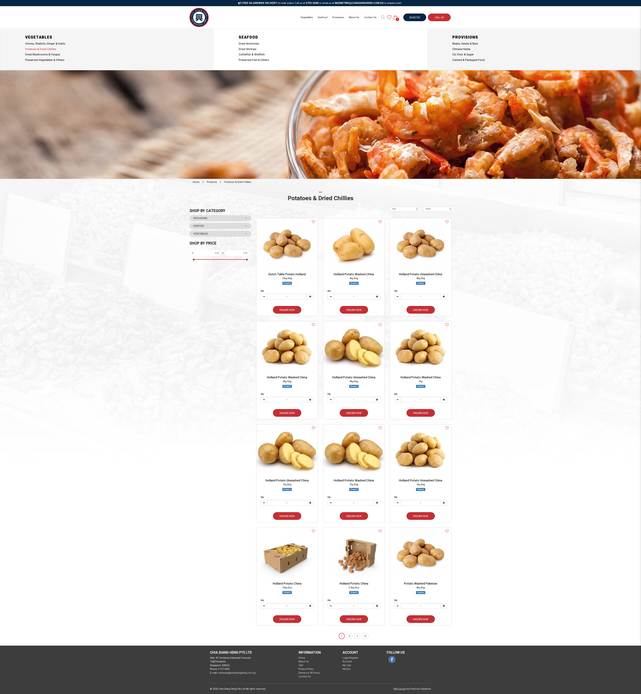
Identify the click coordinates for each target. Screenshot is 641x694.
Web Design (399, 688)
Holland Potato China (287, 583)
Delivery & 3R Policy (309, 672)
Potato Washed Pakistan (420, 583)
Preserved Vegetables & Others (44, 60)
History (346, 668)
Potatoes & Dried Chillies (40, 49)
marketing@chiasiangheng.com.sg (237, 672)
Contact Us (304, 676)
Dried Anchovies (249, 43)
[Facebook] (391, 659)
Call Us (439, 17)
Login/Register (351, 657)
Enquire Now (287, 310)
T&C (300, 665)
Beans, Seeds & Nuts (465, 43)
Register (414, 17)
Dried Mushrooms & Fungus (42, 54)
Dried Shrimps (247, 49)
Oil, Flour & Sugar (463, 54)
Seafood (248, 37)
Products (212, 182)
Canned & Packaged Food (468, 60)
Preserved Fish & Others (254, 60)
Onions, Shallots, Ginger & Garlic (45, 43)
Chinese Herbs (461, 49)
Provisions (465, 37)
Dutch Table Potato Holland (287, 274)
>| (365, 635)
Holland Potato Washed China (354, 274)
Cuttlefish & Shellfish (252, 54)
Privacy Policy (305, 668)
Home (196, 182)
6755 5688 (224, 668)
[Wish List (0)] (389, 17)
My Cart (347, 665)
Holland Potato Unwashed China (420, 274)
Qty (262, 291)
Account (347, 661)
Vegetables (38, 37)
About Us (303, 661)
